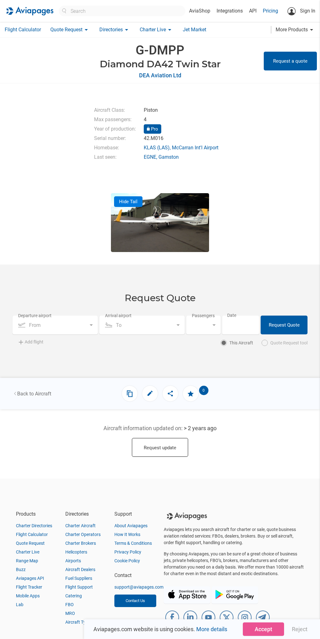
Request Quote (284, 325)
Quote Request (30, 543)
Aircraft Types (78, 622)
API (253, 11)
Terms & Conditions (133, 543)
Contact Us (135, 600)
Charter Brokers (80, 543)
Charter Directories (34, 525)
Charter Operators (83, 534)
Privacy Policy (127, 551)
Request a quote (290, 61)
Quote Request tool (289, 342)
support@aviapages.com (138, 587)
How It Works (127, 534)
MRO (70, 613)
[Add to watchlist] (190, 393)
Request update (160, 448)
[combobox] (55, 325)
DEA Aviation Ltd (160, 75)
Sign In (307, 11)
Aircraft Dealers (80, 569)
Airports (73, 560)
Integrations (230, 11)
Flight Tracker (29, 587)
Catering (73, 595)
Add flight (34, 341)
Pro (154, 129)
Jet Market (194, 30)
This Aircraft (241, 342)
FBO (69, 604)
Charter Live (27, 551)
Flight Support (79, 587)
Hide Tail (128, 201)
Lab (19, 604)
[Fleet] (130, 393)
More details (211, 629)
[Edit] (150, 393)
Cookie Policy (127, 560)
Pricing (270, 11)
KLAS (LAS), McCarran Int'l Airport (181, 148)
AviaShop (199, 11)
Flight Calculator (23, 30)
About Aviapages (131, 525)
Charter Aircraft (80, 525)
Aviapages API (30, 578)
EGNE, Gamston (161, 157)
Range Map (27, 560)
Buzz (21, 569)
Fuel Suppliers (78, 578)
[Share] (170, 393)
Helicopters (76, 551)
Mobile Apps (28, 595)
